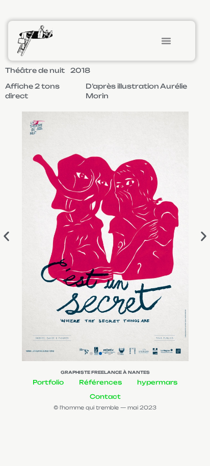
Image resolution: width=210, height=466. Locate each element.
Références (100, 382)
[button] (166, 40)
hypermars (157, 382)
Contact (105, 396)
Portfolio (48, 382)
